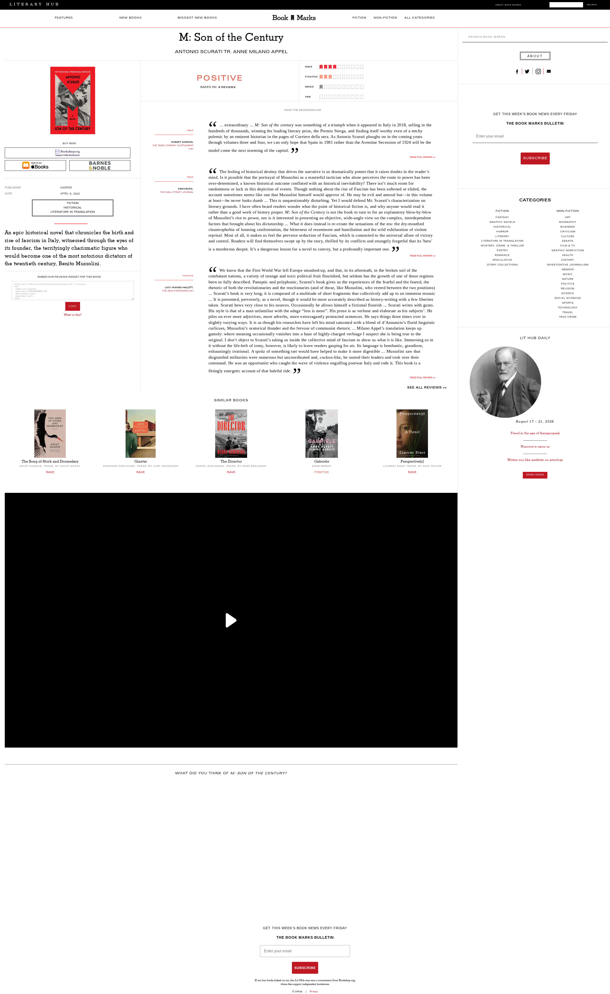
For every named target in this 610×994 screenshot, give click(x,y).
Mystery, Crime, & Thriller (502, 246)
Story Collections (502, 265)
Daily (535, 338)
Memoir (568, 270)
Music (568, 274)
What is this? (72, 314)
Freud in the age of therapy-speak (535, 433)
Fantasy (502, 218)
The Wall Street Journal (176, 192)
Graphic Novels (502, 222)
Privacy (314, 991)
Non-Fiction (385, 18)
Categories (535, 200)
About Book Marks (508, 5)
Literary (502, 237)
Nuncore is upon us (535, 446)
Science (567, 294)
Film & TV (567, 246)
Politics (567, 284)
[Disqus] (231, 842)
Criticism (567, 232)
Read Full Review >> (422, 157)
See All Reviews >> (427, 387)
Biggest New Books (197, 18)
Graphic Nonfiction (568, 251)
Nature (568, 279)
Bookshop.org (347, 980)
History (567, 260)
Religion (567, 289)
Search (592, 5)
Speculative (502, 260)
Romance (502, 255)
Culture (567, 237)
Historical (502, 227)
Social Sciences (567, 298)
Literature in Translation (502, 241)
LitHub (298, 991)
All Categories (419, 18)
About (535, 56)
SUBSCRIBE (535, 158)
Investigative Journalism (568, 265)
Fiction (359, 18)
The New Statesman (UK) (177, 291)
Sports (568, 303)
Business (567, 227)
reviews (227, 87)
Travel (567, 313)
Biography (567, 222)
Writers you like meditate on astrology (535, 460)
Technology (568, 308)
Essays (567, 241)
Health (567, 255)
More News (535, 475)
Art (568, 218)
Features (64, 18)
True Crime (568, 317)
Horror (502, 232)
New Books (130, 18)
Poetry (502, 251)
